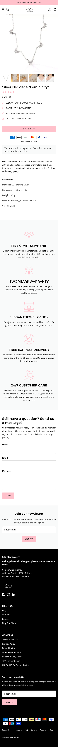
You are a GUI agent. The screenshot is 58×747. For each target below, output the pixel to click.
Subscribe (29, 389)
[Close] (52, 359)
